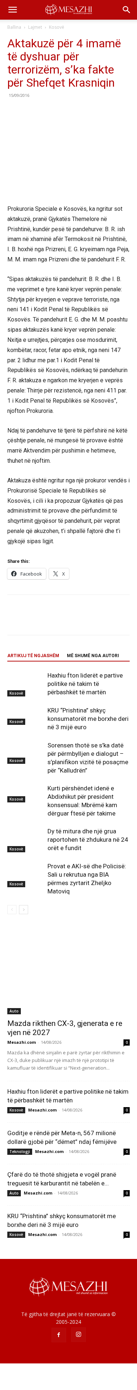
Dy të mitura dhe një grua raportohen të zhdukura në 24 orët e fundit (87, 840)
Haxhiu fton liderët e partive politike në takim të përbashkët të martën (85, 684)
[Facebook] (14, 111)
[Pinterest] (48, 111)
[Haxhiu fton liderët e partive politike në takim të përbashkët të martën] (25, 683)
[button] (12, 10)
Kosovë (56, 27)
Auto (14, 1011)
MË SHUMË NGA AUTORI (93, 655)
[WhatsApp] (65, 111)
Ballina (14, 27)
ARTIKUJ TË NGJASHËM (33, 655)
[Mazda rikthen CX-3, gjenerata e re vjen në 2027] (68, 970)
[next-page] (23, 909)
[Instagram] (78, 1334)
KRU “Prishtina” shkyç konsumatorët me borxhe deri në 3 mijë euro (88, 719)
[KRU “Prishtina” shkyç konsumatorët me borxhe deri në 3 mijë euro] (25, 715)
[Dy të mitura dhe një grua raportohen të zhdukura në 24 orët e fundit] (25, 839)
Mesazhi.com (21, 1042)
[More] (82, 111)
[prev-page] (11, 909)
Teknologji (19, 1151)
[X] (31, 111)
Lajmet (35, 27)
